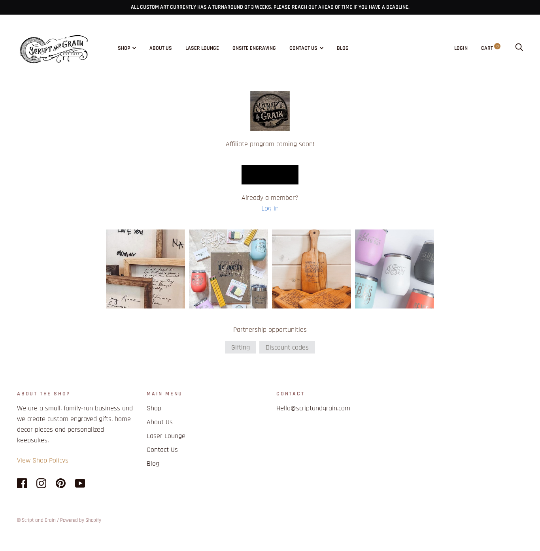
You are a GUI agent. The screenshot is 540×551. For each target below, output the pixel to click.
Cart (489, 48)
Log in (270, 208)
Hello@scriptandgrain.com (313, 408)
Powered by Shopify (80, 520)
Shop (124, 48)
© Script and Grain (36, 520)
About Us (160, 48)
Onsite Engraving (254, 48)
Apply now (270, 174)
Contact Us (303, 48)
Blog (343, 48)
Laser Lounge (202, 48)
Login (461, 48)
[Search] (519, 48)
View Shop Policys (42, 460)
